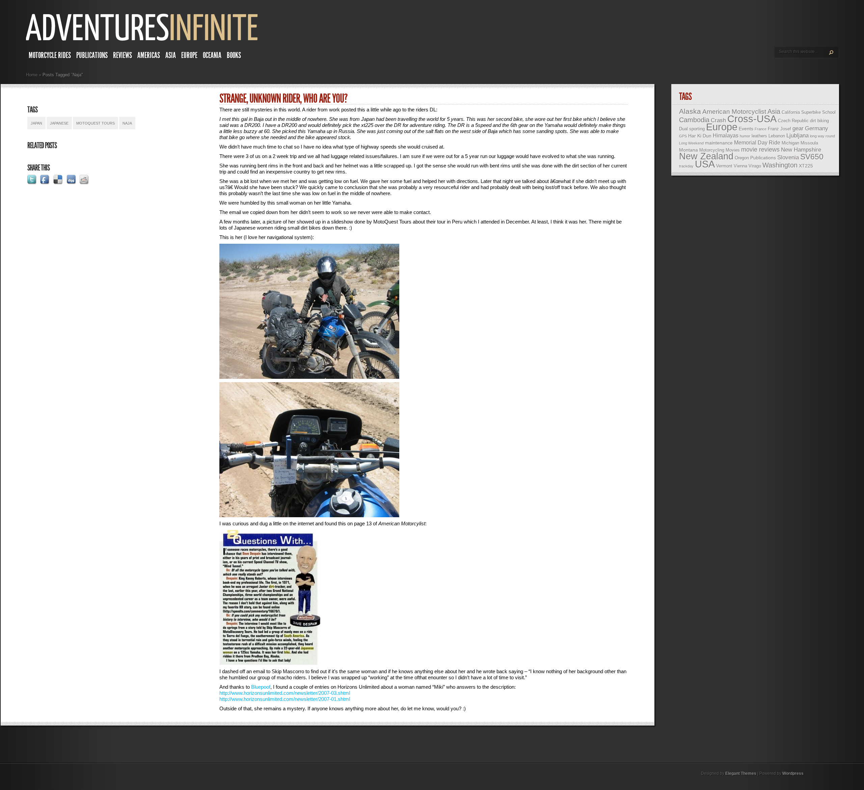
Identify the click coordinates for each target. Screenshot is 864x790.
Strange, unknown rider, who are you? (283, 98)
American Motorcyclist (734, 111)
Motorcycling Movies (719, 150)
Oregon (742, 157)
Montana (688, 150)
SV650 (812, 156)
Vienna (740, 165)
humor (745, 136)
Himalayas (725, 135)
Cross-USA (752, 118)
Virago (755, 165)
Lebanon (776, 135)
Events (746, 128)
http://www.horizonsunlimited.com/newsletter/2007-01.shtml (284, 699)
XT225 (806, 165)
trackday (686, 166)
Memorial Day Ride (757, 143)
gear (798, 128)
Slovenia (788, 157)
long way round (822, 136)
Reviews (122, 55)
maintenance (719, 143)
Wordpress (793, 773)
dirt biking (819, 120)
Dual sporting (692, 128)
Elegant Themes (740, 773)
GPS (683, 136)
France (760, 129)
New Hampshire (801, 150)
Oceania (212, 55)
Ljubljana (797, 135)
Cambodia (694, 120)
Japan (36, 123)
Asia (170, 55)
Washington (780, 165)
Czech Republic (793, 120)
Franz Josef (779, 128)
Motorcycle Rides (50, 55)
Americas (148, 55)
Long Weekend (691, 143)
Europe (189, 55)
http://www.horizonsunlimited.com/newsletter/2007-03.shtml (284, 693)
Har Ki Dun (699, 135)
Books (234, 55)
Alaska (690, 111)
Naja (127, 123)
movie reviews (760, 149)
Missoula (809, 143)
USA (705, 164)
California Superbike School (809, 112)
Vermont (724, 165)
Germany (816, 128)
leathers (759, 135)
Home (31, 74)
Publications (92, 55)
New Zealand (706, 156)
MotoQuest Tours (95, 123)
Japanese (59, 123)
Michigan (790, 143)
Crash (718, 120)
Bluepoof (260, 687)
